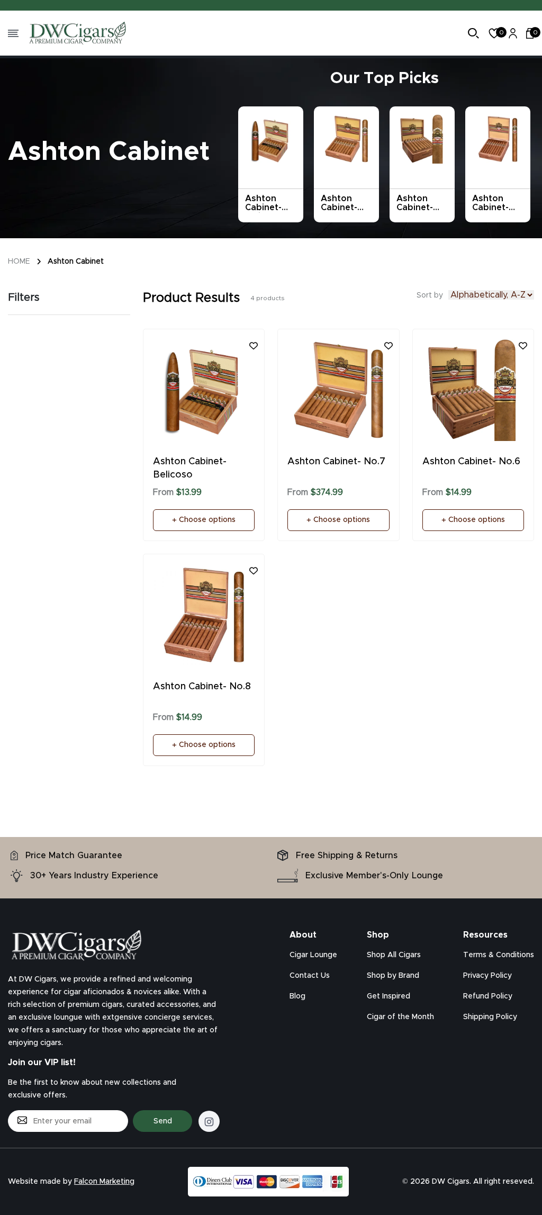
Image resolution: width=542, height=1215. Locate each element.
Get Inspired (388, 996)
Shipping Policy (490, 1017)
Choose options (206, 520)
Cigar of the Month (400, 1017)
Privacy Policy (487, 975)
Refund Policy (487, 996)
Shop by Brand (393, 975)
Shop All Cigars (394, 955)
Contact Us (310, 975)
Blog (297, 996)
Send (162, 1121)
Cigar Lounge (313, 955)
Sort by (430, 295)
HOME (19, 261)
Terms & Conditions (498, 955)
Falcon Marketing (104, 1181)
